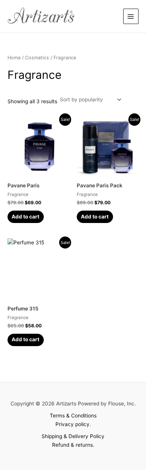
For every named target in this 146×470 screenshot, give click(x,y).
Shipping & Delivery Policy (73, 436)
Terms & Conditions (73, 416)
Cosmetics (37, 57)
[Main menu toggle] (131, 16)
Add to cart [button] (25, 217)
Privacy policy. (73, 424)
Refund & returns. (73, 445)
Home (14, 57)
